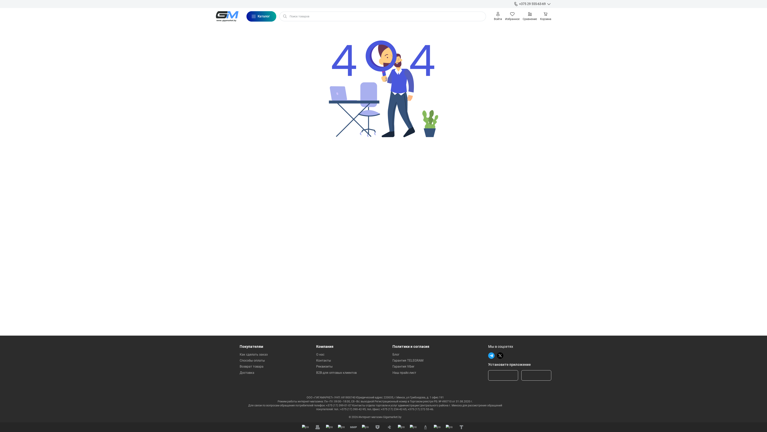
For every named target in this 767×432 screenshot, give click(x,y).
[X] (500, 355)
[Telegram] (491, 355)
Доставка (247, 373)
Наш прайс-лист (404, 373)
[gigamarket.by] (227, 16)
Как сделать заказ (254, 354)
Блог (395, 354)
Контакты (323, 360)
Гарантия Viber (403, 366)
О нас (320, 354)
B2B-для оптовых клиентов (336, 373)
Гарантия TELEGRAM (407, 360)
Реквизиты (324, 366)
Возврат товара (251, 366)
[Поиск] (285, 16)
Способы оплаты (252, 360)
